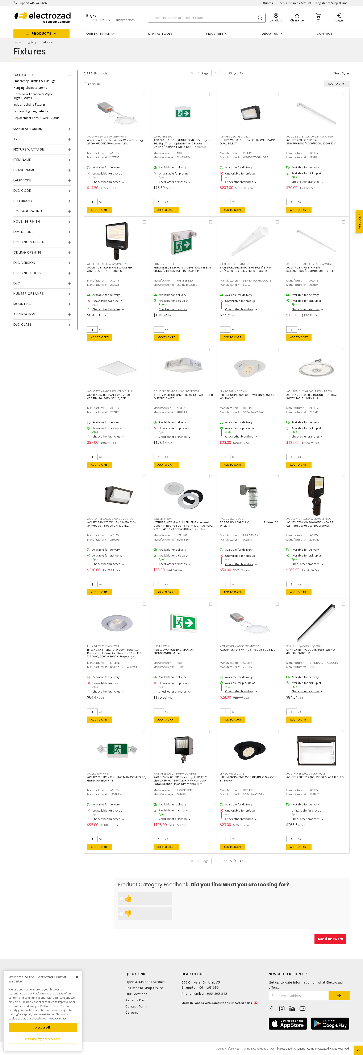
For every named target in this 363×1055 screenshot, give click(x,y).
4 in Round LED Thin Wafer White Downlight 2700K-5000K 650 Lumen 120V (116, 141)
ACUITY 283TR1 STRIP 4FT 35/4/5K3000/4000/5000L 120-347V (311, 141)
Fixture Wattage (28, 149)
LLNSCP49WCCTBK (233, 773)
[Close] (77, 977)
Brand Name (24, 170)
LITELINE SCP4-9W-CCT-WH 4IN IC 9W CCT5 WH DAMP (249, 396)
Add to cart (100, 210)
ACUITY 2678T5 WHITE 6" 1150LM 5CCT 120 (247, 650)
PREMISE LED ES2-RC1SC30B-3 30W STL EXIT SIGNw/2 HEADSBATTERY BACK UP (182, 269)
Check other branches (106, 182)
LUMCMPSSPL (163, 136)
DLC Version (24, 262)
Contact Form (136, 1006)
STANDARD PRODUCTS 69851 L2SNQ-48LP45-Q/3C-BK (311, 651)
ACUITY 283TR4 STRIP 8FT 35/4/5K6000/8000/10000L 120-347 (310, 269)
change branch (125, 20)
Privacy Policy (58, 1018)
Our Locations (136, 994)
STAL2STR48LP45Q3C (235, 264)
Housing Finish (26, 221)
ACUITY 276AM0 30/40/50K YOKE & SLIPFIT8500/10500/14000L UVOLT (310, 524)
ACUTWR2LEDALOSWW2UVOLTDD (110, 519)
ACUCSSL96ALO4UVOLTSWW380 (309, 264)
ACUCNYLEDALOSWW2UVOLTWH (176, 391)
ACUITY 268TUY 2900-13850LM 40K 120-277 (315, 777)
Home (17, 42)
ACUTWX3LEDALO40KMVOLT (305, 773)
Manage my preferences (43, 1038)
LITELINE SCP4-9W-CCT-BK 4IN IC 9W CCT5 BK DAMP (249, 778)
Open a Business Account (294, 3)
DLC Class (22, 324)
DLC (16, 283)
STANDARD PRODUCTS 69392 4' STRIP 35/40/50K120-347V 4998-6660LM (245, 269)
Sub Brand (22, 201)
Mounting (22, 304)
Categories (23, 75)
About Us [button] (270, 34)
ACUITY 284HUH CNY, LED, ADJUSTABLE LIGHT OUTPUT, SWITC (183, 396)
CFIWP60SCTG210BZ (234, 136)
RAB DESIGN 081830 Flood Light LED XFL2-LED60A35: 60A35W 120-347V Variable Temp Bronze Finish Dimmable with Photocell (181, 782)
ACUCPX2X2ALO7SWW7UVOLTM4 (110, 391)
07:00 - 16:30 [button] (98, 20)
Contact (325, 34)
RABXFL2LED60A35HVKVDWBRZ (175, 773)
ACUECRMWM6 (97, 773)
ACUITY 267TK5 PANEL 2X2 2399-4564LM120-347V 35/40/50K (109, 396)
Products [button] (41, 33)
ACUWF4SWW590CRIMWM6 (106, 136)
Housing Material (29, 242)
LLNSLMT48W (163, 519)
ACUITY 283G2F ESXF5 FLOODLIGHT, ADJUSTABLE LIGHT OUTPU (110, 269)
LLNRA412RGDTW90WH (103, 646)
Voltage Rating (27, 211)
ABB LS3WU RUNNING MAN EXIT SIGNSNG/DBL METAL (174, 651)
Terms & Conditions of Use (258, 1048)
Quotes (268, 3)
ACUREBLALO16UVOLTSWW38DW (309, 391)
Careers (131, 1012)
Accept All (42, 1027)
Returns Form (136, 1000)
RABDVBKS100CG (232, 519)
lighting (31, 42)
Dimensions (23, 232)
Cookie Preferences (227, 1048)
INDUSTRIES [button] (215, 34)
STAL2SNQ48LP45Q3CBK (303, 646)
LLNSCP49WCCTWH (233, 391)
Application (24, 314)
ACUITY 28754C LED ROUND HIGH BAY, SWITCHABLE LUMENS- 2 (311, 396)
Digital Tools (160, 34)
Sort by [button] (339, 73)
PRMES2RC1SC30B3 (167, 264)
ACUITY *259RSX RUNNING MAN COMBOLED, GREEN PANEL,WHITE (116, 778)
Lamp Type (22, 180)
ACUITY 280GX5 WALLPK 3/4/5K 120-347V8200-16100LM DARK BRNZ (111, 524)
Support (24, 3)
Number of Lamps (28, 293)
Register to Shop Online (331, 3)
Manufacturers (27, 129)
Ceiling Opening (27, 252)
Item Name (22, 159)
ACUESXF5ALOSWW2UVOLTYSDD (110, 264)
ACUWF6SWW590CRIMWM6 (239, 646)
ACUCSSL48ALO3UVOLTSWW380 (309, 136)
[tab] (42, 75)
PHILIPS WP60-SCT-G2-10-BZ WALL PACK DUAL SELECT (247, 141)
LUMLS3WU (161, 646)
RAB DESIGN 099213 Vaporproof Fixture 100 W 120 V (249, 524)
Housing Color (27, 273)
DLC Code (22, 190)
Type (17, 139)
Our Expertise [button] (98, 34)
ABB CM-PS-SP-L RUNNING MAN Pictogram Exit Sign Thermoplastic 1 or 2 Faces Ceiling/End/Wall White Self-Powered (183, 143)
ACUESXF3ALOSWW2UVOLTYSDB (309, 519)
